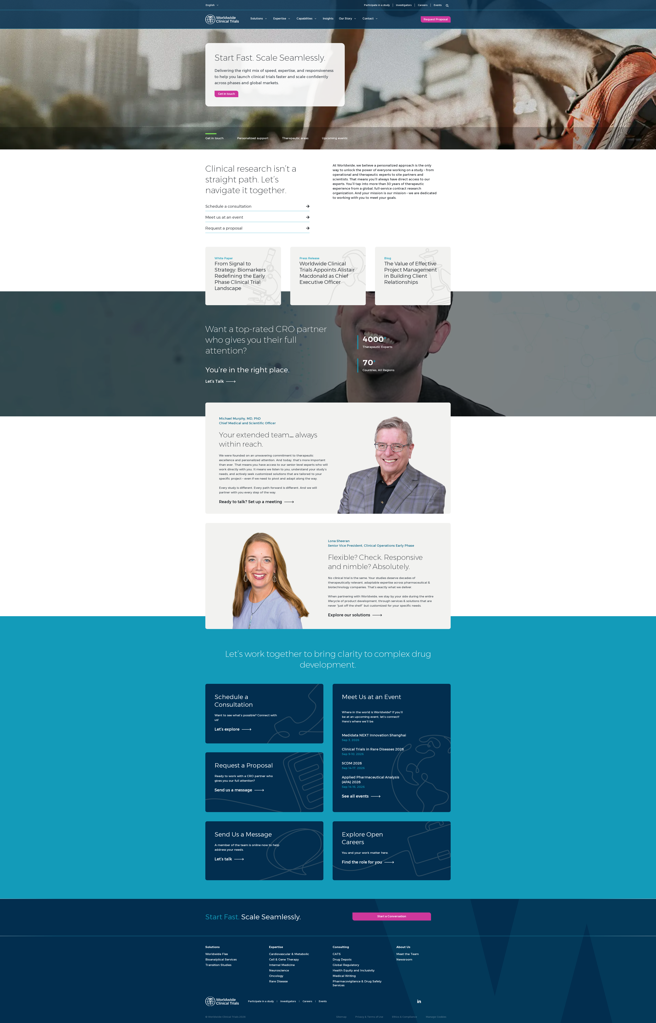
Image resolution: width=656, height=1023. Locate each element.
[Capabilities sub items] (315, 19)
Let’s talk (223, 859)
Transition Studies (218, 965)
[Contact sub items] (376, 19)
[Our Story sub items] (355, 19)
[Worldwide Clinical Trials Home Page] (222, 19)
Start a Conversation (391, 916)
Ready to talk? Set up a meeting (250, 501)
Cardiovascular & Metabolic (289, 954)
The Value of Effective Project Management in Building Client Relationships (410, 272)
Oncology (276, 976)
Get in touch (226, 93)
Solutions (256, 18)
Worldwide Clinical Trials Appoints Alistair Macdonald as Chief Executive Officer (327, 272)
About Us (403, 947)
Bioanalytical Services (221, 959)
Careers (422, 5)
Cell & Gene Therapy (284, 959)
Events (438, 5)
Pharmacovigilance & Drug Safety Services (357, 983)
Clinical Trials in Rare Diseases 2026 (373, 749)
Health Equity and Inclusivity (353, 970)
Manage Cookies (436, 1016)
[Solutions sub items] (266, 19)
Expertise (279, 18)
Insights (328, 18)
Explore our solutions (349, 615)
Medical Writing (344, 976)
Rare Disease (278, 981)
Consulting (341, 947)
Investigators (404, 5)
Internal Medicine (282, 965)
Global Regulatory (346, 965)
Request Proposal (436, 19)
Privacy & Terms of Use (369, 1016)
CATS (337, 954)
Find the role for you (362, 862)
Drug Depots (342, 959)
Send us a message (233, 790)
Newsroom (404, 959)
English (210, 5)
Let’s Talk (214, 381)
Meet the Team (407, 954)
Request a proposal (223, 228)
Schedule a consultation (228, 206)
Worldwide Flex (216, 954)
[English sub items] (217, 5)
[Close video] (444, 315)
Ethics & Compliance (404, 1016)
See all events (355, 796)
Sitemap (341, 1016)
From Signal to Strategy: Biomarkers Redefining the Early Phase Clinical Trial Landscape (240, 275)
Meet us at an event (224, 217)
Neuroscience (279, 970)
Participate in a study (377, 5)
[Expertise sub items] (289, 19)
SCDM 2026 (352, 763)
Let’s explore (227, 729)
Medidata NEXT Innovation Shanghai (374, 735)
